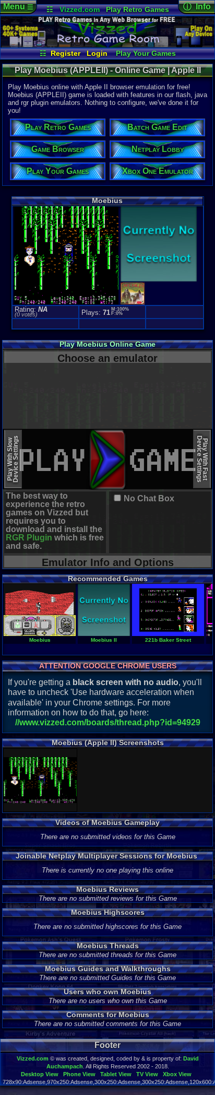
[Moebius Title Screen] (42, 780)
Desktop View (39, 1074)
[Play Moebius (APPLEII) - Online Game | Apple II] (107, 45)
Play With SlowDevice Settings (12, 458)
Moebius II (104, 640)
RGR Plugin (29, 537)
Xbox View (177, 1074)
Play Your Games (146, 53)
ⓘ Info (197, 6)
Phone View (79, 1074)
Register (65, 53)
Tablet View (116, 1074)
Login (97, 53)
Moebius (40, 640)
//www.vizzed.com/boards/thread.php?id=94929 (107, 722)
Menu (18, 6)
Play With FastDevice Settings (202, 458)
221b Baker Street (168, 640)
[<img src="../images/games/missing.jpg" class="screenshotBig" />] (157, 280)
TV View (147, 1074)
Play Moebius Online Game (107, 344)
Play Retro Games (137, 9)
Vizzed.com (79, 9)
